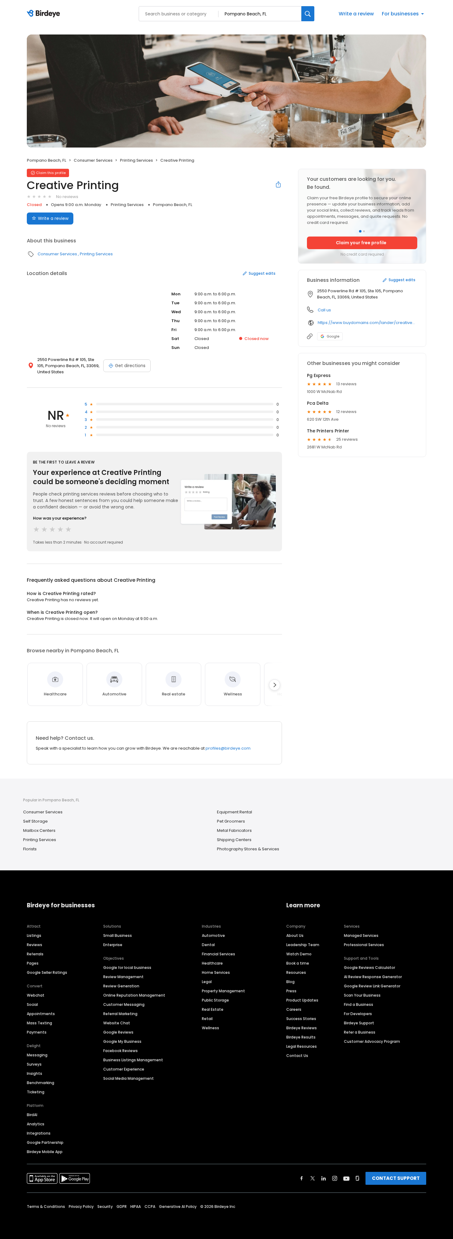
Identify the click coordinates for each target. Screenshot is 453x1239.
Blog (290, 981)
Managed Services (361, 935)
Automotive (213, 935)
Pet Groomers (231, 821)
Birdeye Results (301, 1037)
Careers (293, 1009)
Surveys (34, 1064)
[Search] (307, 13)
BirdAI (32, 1114)
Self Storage (35, 821)
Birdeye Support (359, 1023)
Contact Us (297, 1055)
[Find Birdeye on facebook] (301, 1178)
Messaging (37, 1055)
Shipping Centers (234, 840)
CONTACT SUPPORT (396, 1178)
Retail (207, 1018)
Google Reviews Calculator (369, 967)
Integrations (39, 1133)
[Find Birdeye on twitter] (312, 1178)
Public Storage (215, 1000)
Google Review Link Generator (372, 986)
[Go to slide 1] (360, 231)
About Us (295, 935)
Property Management (223, 991)
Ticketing (35, 1092)
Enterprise (112, 944)
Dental (208, 944)
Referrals (35, 954)
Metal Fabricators (234, 830)
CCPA (150, 1206)
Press (291, 991)
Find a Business (358, 1004)
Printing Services (136, 160)
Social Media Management (128, 1078)
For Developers (358, 1013)
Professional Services (364, 944)
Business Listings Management (133, 1060)
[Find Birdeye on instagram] (334, 1178)
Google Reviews (118, 1032)
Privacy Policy (81, 1206)
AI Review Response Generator (373, 976)
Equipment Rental (234, 812)
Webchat (35, 995)
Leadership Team (302, 944)
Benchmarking (40, 1082)
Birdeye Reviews (301, 1027)
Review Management (123, 976)
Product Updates (302, 1000)
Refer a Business (359, 1032)
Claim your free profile (361, 243)
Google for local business (127, 967)
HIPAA (135, 1206)
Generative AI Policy (178, 1206)
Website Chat (116, 1023)
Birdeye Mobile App (45, 1151)
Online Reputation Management (134, 995)
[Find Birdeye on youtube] (346, 1178)
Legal (207, 981)
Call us (324, 310)
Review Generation (121, 986)
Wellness (210, 1027)
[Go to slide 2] (364, 231)
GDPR (121, 1206)
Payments (37, 1032)
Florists (30, 849)
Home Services (216, 972)
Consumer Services (93, 160)
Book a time (297, 963)
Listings (34, 935)
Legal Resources (301, 1046)
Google (333, 336)
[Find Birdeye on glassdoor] (357, 1178)
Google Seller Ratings (47, 972)
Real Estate (212, 1009)
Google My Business (122, 1041)
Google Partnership (45, 1142)
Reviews (34, 944)
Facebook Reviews (120, 1050)
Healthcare (212, 963)
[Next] (274, 684)
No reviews (67, 197)
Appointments (41, 1013)
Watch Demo (299, 954)
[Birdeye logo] (44, 14)
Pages (33, 963)
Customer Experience (123, 1069)
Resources (296, 972)
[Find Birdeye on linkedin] (323, 1178)
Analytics (35, 1124)
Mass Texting (39, 1023)
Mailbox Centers (39, 830)
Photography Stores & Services (248, 849)
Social (32, 1004)
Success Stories (301, 1018)
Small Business (117, 935)
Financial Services (218, 954)
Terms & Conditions (46, 1206)
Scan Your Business (362, 995)
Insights (34, 1073)
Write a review (356, 13)
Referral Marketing (120, 1013)
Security (105, 1206)
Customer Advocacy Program (372, 1041)
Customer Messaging (124, 1004)
